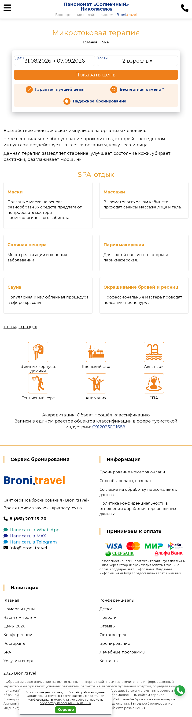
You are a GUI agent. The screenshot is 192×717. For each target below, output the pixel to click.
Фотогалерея (113, 635)
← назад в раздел (20, 327)
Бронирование (115, 643)
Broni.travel (25, 673)
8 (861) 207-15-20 (28, 518)
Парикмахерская (123, 244)
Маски (15, 192)
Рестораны (15, 643)
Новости (108, 617)
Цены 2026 (14, 626)
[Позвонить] (184, 8)
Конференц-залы (117, 600)
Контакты (109, 661)
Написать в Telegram (33, 542)
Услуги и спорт (19, 661)
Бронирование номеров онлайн (132, 472)
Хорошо (65, 709)
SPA (105, 42)
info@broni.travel (28, 548)
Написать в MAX (28, 536)
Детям (106, 609)
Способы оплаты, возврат (125, 481)
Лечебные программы (123, 652)
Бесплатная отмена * (142, 89)
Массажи (114, 192)
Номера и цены (19, 609)
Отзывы (108, 626)
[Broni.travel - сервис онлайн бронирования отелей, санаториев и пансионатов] (34, 480)
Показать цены (96, 75)
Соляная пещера (27, 244)
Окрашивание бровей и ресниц (141, 287)
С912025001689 (108, 427)
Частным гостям (20, 617)
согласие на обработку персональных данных (71, 701)
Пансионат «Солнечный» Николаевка (96, 6)
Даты (19, 58)
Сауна (14, 287)
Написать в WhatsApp (34, 529)
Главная (90, 42)
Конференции (18, 635)
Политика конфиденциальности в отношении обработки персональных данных (138, 508)
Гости (103, 58)
